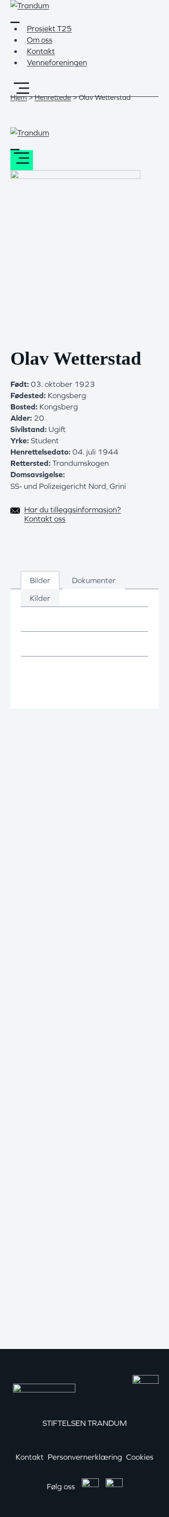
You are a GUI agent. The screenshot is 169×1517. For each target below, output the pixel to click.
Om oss (39, 39)
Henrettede (53, 97)
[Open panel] (21, 88)
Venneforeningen (57, 62)
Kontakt (41, 51)
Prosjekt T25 (49, 28)
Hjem (18, 97)
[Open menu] (21, 160)
